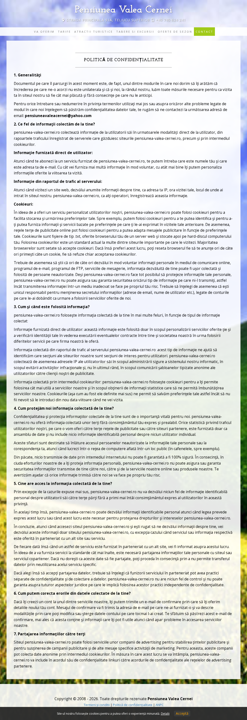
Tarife (64, 31)
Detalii (165, 714)
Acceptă (182, 713)
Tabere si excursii (135, 31)
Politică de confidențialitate (132, 705)
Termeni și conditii (97, 705)
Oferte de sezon (175, 31)
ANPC (160, 705)
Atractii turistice (93, 31)
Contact (204, 31)
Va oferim (44, 31)
